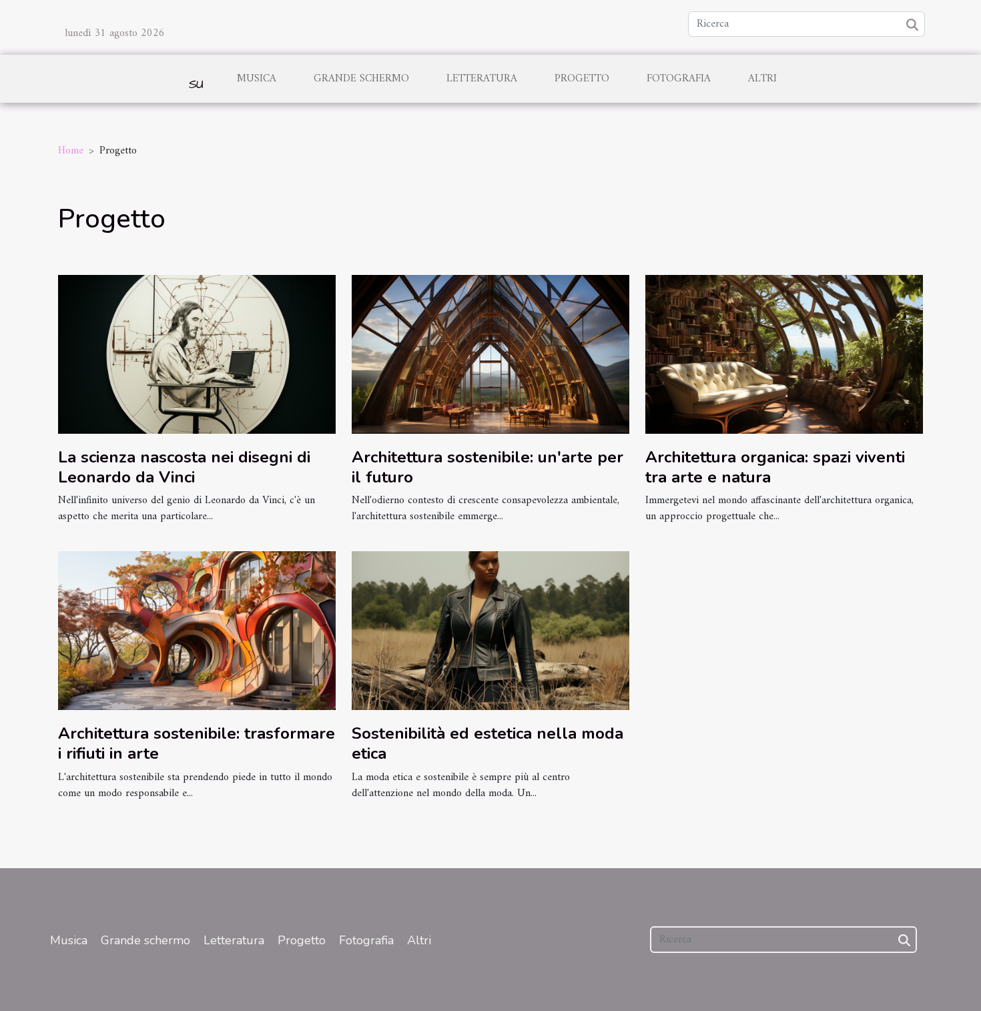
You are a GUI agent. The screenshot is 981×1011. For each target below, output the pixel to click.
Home (70, 150)
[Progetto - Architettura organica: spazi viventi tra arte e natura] (784, 353)
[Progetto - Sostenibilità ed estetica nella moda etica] (490, 630)
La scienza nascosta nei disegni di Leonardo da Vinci (184, 467)
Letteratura (481, 78)
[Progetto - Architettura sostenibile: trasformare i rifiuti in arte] (197, 630)
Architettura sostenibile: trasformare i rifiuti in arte (196, 743)
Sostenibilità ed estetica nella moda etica (487, 743)
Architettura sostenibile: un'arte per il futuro (487, 467)
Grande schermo (361, 78)
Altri (762, 78)
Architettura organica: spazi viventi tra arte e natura (775, 467)
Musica (256, 78)
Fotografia (679, 78)
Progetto (582, 78)
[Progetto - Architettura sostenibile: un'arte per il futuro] (490, 353)
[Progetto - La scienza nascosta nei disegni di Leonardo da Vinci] (197, 353)
